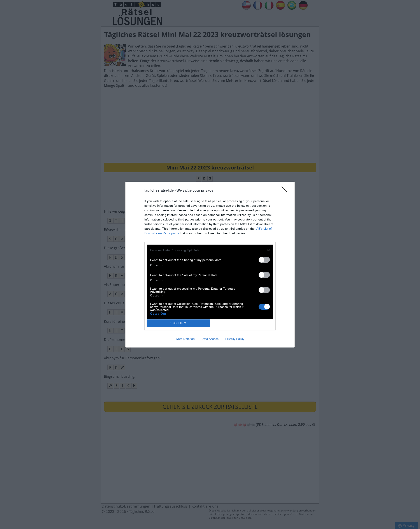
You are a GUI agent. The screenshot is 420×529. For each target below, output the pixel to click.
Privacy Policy (234, 338)
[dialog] (210, 264)
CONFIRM (178, 323)
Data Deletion (185, 338)
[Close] (286, 191)
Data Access (210, 338)
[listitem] (210, 250)
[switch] (264, 260)
